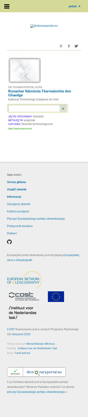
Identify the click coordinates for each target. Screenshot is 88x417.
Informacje (14, 196)
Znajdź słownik (17, 189)
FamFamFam (22, 353)
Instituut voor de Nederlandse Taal (37, 348)
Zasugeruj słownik (18, 204)
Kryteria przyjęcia (18, 211)
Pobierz (12, 233)
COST (11, 329)
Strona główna (16, 182)
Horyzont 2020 (21, 334)
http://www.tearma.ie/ (20, 128)
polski (75, 6)
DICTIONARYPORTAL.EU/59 (25, 87)
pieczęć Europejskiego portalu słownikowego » (37, 392)
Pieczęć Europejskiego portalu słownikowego (36, 218)
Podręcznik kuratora (20, 226)
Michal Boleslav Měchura (40, 343)
